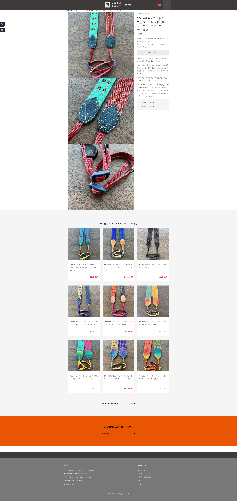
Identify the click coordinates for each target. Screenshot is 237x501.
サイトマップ (141, 480)
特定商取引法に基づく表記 (144, 477)
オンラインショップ (77, 10)
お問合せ (140, 484)
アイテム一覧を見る (111, 403)
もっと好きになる (108, 434)
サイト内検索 (141, 470)
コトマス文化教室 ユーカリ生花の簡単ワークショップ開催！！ (80, 470)
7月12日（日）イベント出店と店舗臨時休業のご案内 (77, 477)
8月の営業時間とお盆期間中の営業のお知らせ (75, 473)
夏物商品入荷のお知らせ (70, 484)
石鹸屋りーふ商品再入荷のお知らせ (73, 480)
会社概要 (140, 473)
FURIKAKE (69, 10)
